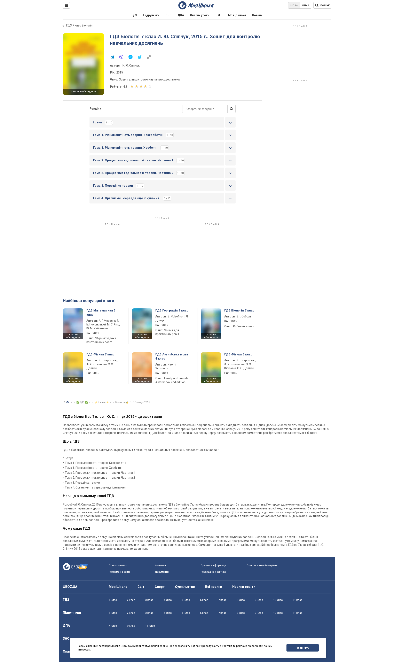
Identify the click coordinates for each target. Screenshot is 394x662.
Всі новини (213, 587)
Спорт (160, 587)
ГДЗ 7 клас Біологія (79, 25)
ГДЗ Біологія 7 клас (239, 310)
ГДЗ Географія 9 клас (171, 310)
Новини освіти (243, 587)
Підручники (151, 15)
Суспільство (185, 587)
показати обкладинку (83, 91)
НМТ (218, 15)
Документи (162, 571)
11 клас (297, 599)
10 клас (278, 599)
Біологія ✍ (121, 402)
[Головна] (68, 402)
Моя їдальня (237, 15)
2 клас (131, 599)
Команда (160, 565)
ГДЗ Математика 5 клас (101, 312)
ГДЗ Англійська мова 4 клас (171, 356)
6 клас (204, 599)
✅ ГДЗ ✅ (82, 402)
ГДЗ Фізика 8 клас (238, 354)
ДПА (181, 15)
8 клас (241, 599)
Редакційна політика (213, 571)
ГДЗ (134, 15)
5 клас (186, 599)
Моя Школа (118, 587)
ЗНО (169, 15)
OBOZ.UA (70, 587)
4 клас (168, 599)
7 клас (222, 599)
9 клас (259, 599)
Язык (305, 5)
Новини (257, 15)
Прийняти (302, 647)
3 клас (149, 599)
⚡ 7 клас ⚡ (101, 402)
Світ (140, 587)
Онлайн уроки (199, 15)
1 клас (113, 599)
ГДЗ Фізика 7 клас (100, 354)
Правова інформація (214, 565)
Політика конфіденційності (263, 565)
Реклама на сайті (119, 571)
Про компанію (118, 565)
